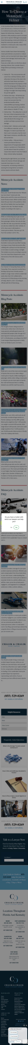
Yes (16, 527)
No (11, 527)
